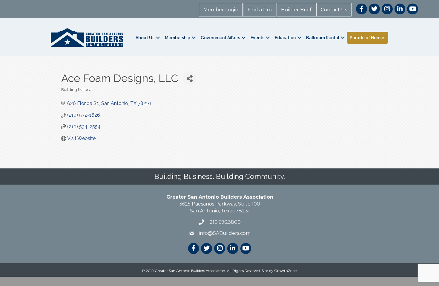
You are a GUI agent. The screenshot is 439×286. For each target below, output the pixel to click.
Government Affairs (220, 37)
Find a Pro (260, 10)
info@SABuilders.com (225, 233)
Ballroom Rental (322, 37)
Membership (177, 37)
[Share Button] (189, 78)
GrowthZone (285, 270)
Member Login (220, 10)
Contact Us (334, 10)
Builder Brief (296, 10)
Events (257, 37)
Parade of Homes (367, 37)
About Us (145, 37)
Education (285, 37)
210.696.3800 (224, 222)
